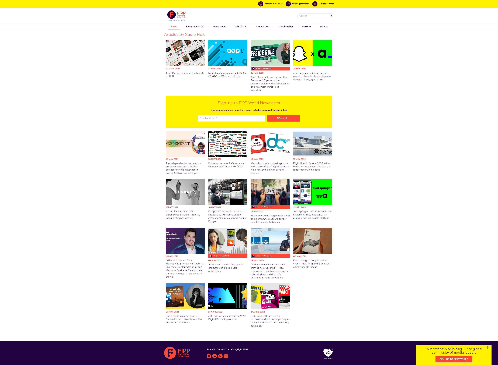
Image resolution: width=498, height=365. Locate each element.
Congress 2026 (195, 26)
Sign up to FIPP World (454, 359)
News (174, 26)
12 (259, 340)
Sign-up (282, 118)
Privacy (211, 349)
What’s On (241, 26)
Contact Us (223, 349)
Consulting (262, 26)
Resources (219, 26)
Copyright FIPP (239, 349)
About (323, 26)
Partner (306, 26)
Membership (285, 26)
